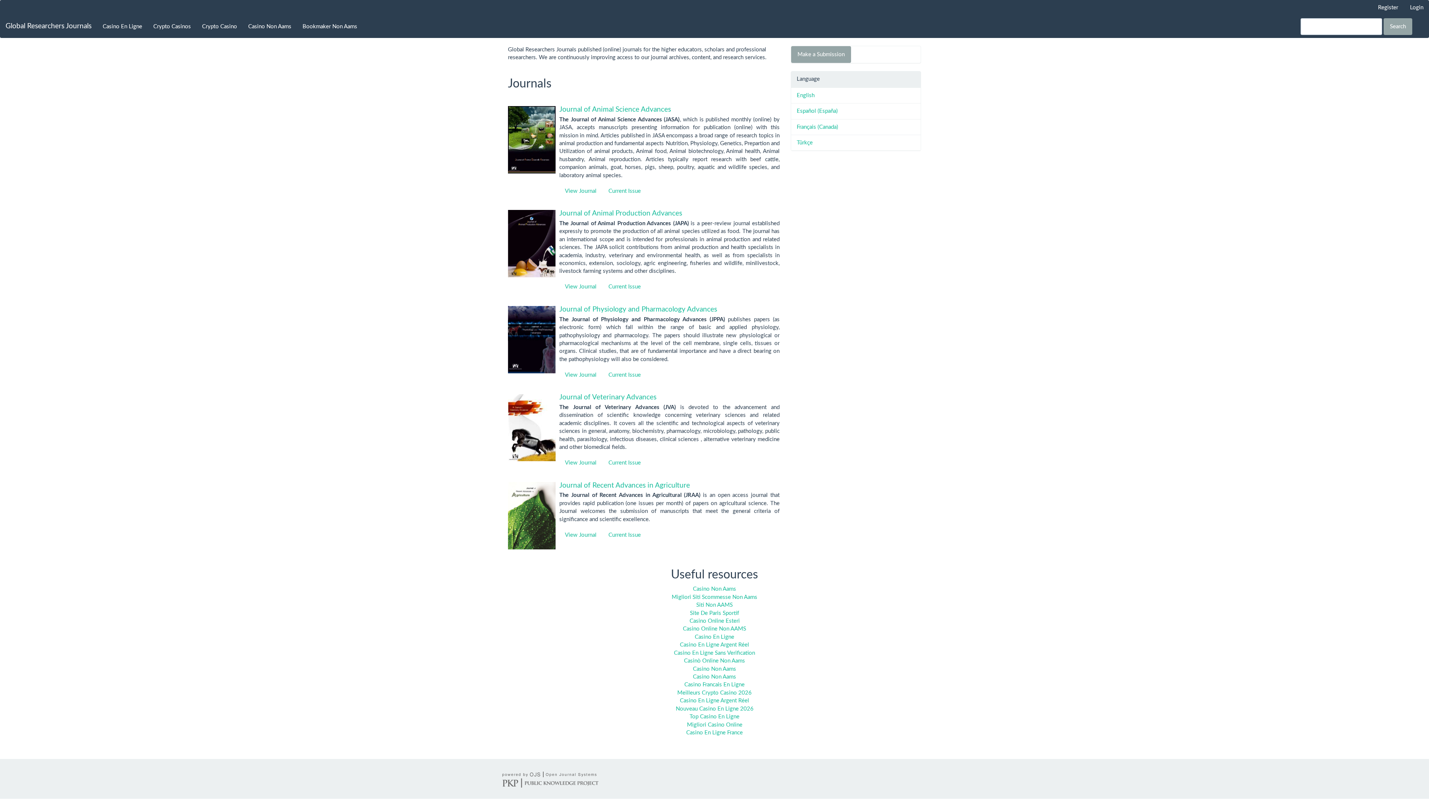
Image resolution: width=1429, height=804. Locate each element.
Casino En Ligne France (714, 733)
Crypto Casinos (172, 26)
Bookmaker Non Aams (330, 26)
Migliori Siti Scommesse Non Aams (714, 597)
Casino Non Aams (269, 26)
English (806, 95)
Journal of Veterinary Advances (607, 397)
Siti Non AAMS (714, 605)
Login (1416, 7)
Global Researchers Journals (49, 26)
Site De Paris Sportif (714, 613)
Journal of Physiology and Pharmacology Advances (638, 309)
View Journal (581, 191)
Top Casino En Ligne (714, 717)
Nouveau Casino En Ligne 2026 (715, 709)
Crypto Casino (219, 26)
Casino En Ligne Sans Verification (714, 653)
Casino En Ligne (122, 26)
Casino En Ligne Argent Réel (714, 645)
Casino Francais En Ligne (714, 684)
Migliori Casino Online (714, 725)
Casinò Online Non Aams (714, 661)
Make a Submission (821, 54)
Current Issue (624, 191)
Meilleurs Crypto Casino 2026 (714, 693)
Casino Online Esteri (715, 621)
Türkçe (805, 143)
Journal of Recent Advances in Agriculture (624, 485)
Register (1388, 7)
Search (1398, 26)
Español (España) (817, 111)
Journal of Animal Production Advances (620, 213)
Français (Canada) (817, 127)
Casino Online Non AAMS (714, 629)
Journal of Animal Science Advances (615, 109)
